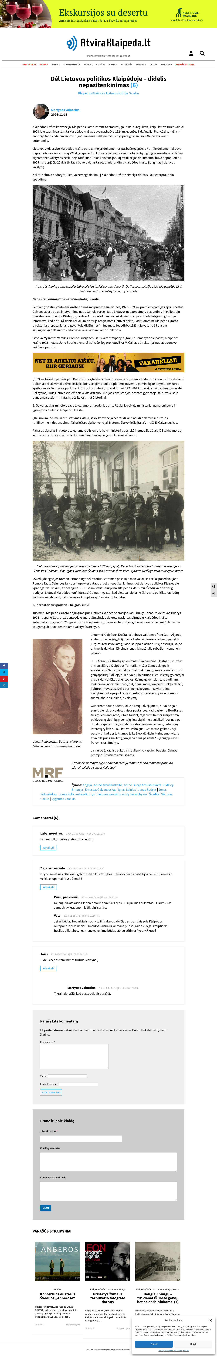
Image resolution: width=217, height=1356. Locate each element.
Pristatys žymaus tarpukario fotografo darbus (107, 1298)
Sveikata (113, 64)
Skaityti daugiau (73, 1324)
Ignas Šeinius (127, 789)
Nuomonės (126, 64)
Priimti (153, 1344)
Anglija (87, 785)
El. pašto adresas (49, 1084)
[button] (210, 1320)
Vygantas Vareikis (63, 799)
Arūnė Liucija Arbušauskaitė (142, 785)
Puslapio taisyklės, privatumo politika (174, 1350)
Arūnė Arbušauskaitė (108, 785)
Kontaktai (166, 64)
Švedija (154, 794)
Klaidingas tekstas (50, 1148)
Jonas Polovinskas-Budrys (77, 794)
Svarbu (134, 93)
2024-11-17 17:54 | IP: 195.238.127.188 (119, 988)
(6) (134, 85)
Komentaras (47, 1042)
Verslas (88, 64)
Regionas (141, 64)
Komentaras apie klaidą (53, 1177)
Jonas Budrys (147, 789)
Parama (44, 64)
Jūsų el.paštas (49, 1131)
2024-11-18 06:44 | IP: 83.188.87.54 (100, 897)
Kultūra (100, 64)
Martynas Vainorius (65, 110)
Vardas (43, 1076)
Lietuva (153, 64)
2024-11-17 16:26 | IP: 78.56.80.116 (69, 954)
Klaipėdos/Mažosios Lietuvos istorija (103, 93)
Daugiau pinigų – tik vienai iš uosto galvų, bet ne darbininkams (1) (158, 1298)
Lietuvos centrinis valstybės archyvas (122, 794)
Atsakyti (48, 847)
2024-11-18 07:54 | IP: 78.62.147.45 (82, 916)
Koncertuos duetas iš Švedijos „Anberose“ (57, 1296)
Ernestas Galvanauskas (100, 789)
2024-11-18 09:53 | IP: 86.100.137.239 (85, 833)
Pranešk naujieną (185, 64)
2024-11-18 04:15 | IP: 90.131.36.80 (86, 868)
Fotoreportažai (72, 64)
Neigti (193, 1344)
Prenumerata (29, 64)
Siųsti (46, 1208)
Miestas (55, 64)
